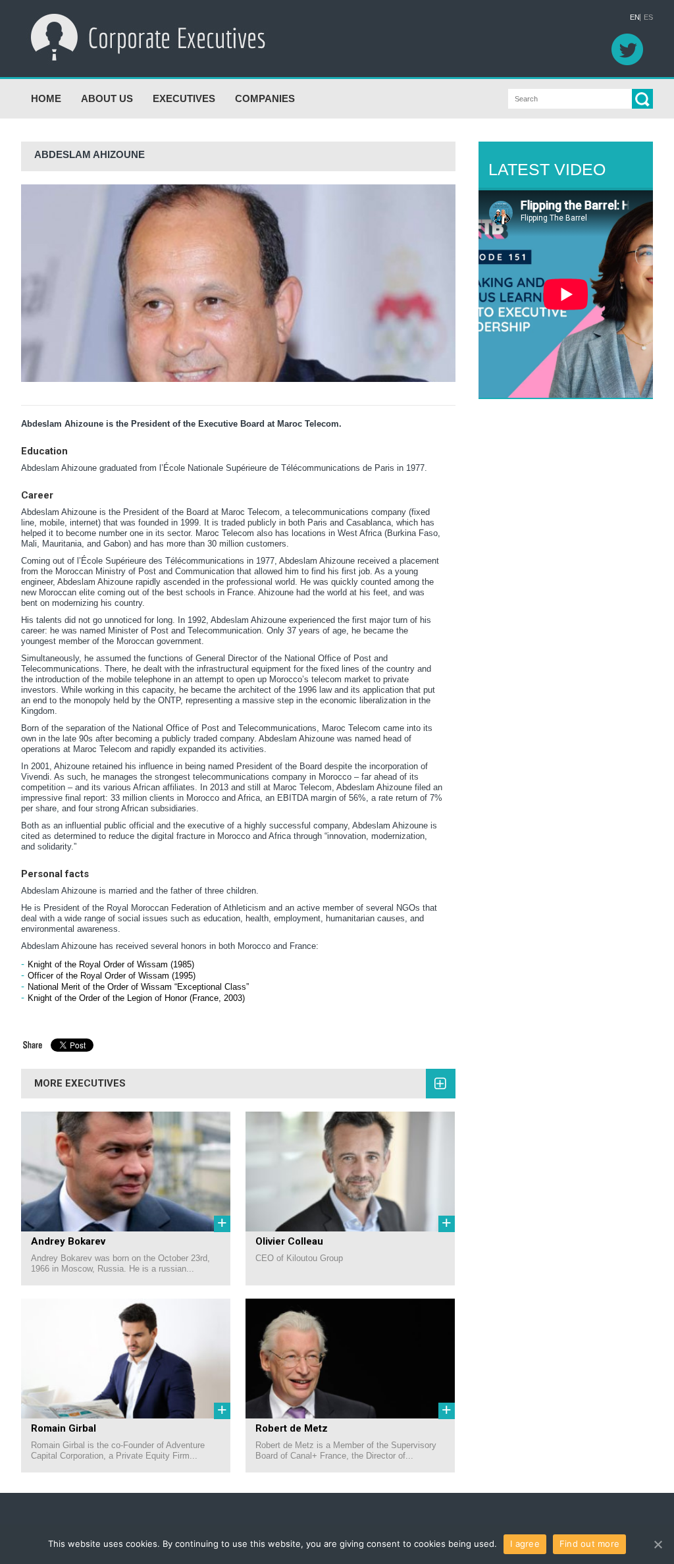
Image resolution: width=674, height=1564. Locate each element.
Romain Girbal (63, 1428)
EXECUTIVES (184, 98)
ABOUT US (107, 98)
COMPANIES (265, 98)
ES (648, 17)
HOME (46, 98)
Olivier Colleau (289, 1241)
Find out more (589, 1543)
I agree (525, 1543)
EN (635, 17)
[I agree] (657, 1544)
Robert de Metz (291, 1428)
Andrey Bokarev (68, 1241)
